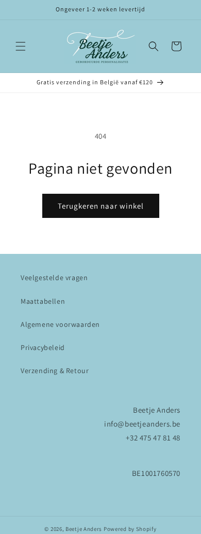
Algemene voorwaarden (60, 324)
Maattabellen (43, 301)
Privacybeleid (43, 347)
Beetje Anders (83, 528)
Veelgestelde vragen (54, 277)
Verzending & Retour (55, 370)
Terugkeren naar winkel (101, 206)
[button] (20, 46)
